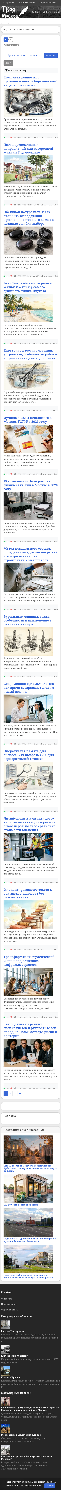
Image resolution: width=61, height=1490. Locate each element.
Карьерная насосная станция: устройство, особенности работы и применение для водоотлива (30, 354)
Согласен (50, 1485)
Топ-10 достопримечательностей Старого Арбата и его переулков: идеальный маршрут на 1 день (30, 1168)
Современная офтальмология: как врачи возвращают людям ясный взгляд (29, 687)
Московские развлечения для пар (21, 1434)
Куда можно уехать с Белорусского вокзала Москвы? (26, 1457)
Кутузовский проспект (14, 1355)
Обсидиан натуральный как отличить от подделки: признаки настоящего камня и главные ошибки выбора (29, 218)
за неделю (35, 55)
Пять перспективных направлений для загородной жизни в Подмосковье (28, 148)
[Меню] (5, 21)
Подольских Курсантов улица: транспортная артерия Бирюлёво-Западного (30, 1240)
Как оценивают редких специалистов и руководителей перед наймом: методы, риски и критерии (30, 1030)
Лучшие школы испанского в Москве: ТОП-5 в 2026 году (27, 420)
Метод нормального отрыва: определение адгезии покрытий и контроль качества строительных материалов (31, 554)
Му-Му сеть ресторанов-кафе (21, 1204)
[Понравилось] (5, 137)
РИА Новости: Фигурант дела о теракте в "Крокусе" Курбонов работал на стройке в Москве (30, 1408)
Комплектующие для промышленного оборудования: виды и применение (30, 81)
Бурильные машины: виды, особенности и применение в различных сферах (28, 620)
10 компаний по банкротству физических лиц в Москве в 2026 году (31, 485)
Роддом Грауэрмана (12, 1331)
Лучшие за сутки (17, 55)
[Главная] (4, 29)
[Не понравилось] (11, 137)
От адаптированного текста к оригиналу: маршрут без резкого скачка (28, 893)
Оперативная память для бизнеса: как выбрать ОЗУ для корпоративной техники (29, 755)
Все (7, 63)
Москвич (11, 45)
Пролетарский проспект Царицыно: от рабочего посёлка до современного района (28, 1276)
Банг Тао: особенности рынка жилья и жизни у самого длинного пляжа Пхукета (28, 287)
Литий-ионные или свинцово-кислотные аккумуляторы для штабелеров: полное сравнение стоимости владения (29, 824)
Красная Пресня (10, 1377)
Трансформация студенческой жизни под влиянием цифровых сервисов (29, 960)
